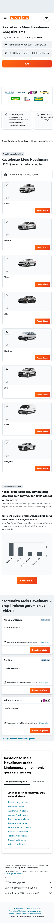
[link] (27, 580)
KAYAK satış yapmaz (14, 882)
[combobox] (11, 37)
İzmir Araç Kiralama (17, 806)
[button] (5, 17)
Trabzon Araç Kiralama (18, 835)
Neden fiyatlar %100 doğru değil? (21, 892)
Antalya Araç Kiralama (18, 815)
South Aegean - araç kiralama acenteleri (25, 913)
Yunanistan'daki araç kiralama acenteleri (25, 911)
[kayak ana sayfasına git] (19, 17)
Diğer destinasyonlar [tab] (17, 781)
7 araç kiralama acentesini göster (18, 738)
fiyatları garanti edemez (13, 873)
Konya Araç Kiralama (17, 823)
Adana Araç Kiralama (17, 844)
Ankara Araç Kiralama (18, 810)
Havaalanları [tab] (39, 781)
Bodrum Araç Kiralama (18, 819)
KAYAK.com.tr (18, 908)
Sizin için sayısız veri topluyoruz (20, 887)
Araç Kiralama (32, 908)
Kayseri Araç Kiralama (18, 831)
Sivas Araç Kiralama (17, 840)
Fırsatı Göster (42, 210)
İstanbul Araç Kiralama (18, 802)
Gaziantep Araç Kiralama (19, 827)
